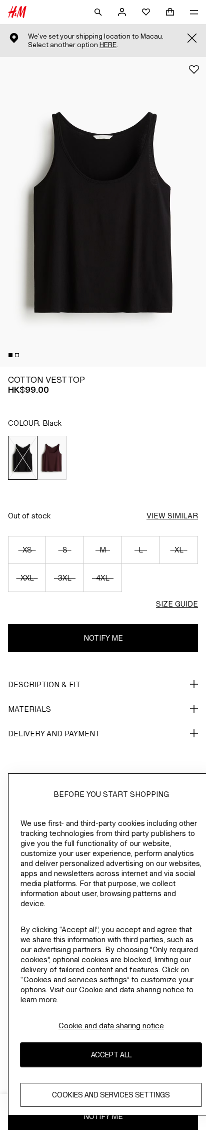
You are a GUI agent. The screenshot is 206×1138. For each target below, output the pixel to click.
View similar (172, 515)
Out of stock (29, 515)
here (108, 45)
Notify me (103, 638)
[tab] (10, 355)
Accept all (111, 1054)
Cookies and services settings (111, 1094)
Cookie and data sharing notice (111, 1025)
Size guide (177, 604)
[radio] (22, 457)
